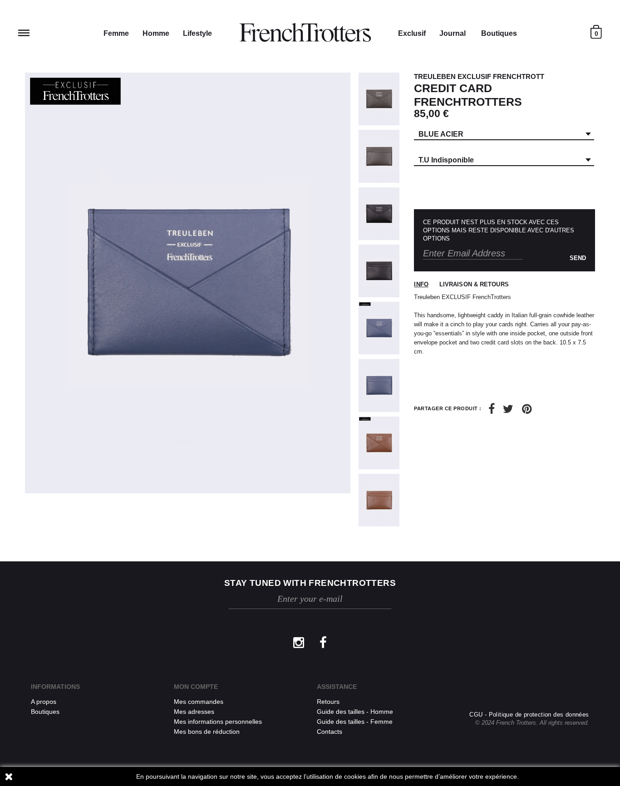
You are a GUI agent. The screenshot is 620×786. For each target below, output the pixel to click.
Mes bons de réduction (207, 731)
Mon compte (196, 686)
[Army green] (379, 99)
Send (578, 258)
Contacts (329, 731)
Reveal (24, 33)
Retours (328, 701)
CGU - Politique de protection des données (529, 714)
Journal (452, 33)
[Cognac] (379, 443)
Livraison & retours (474, 284)
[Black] (379, 213)
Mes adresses (194, 711)
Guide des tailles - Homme (355, 711)
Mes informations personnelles (218, 721)
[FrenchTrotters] (305, 32)
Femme (116, 33)
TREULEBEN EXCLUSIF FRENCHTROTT (479, 76)
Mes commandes (198, 701)
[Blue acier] (379, 328)
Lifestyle (197, 33)
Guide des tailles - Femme (355, 721)
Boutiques (499, 33)
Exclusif (412, 33)
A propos (43, 701)
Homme (156, 33)
